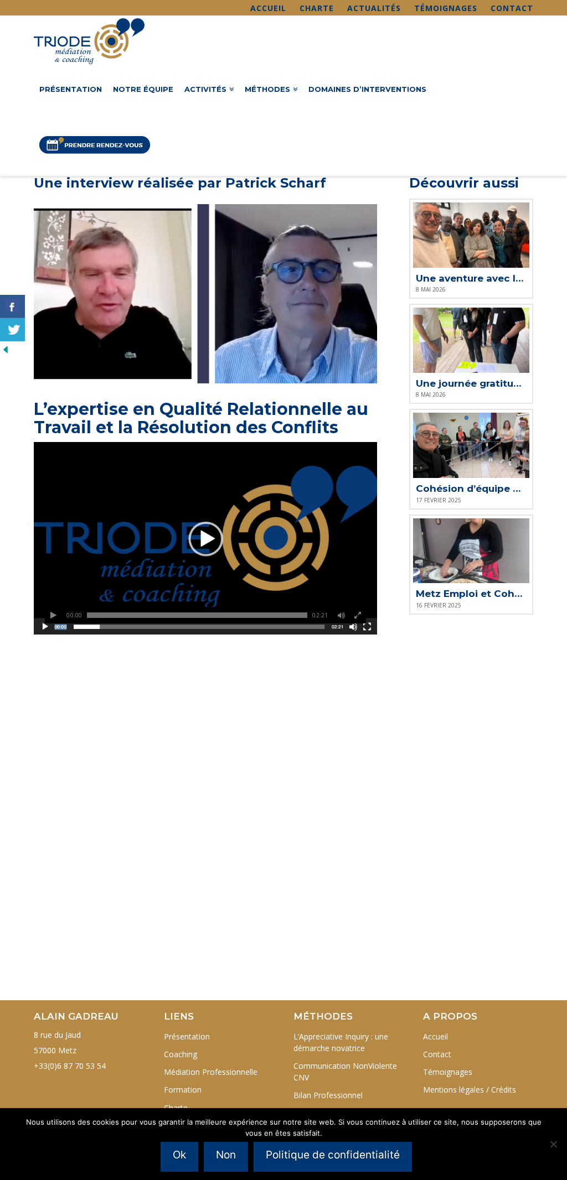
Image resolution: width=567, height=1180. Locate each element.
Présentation (187, 1036)
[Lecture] (53, 615)
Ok (179, 1154)
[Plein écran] (357, 615)
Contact (512, 8)
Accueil (268, 8)
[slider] (197, 615)
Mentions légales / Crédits (469, 1089)
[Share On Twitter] (12, 329)
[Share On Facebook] (12, 306)
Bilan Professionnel (328, 1095)
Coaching (180, 1054)
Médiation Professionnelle (210, 1072)
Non (226, 1154)
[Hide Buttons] (5, 348)
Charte (317, 8)
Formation (183, 1089)
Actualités (374, 8)
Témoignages (445, 8)
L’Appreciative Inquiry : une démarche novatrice (340, 1042)
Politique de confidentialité (333, 1154)
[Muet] (341, 615)
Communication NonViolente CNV (345, 1072)
